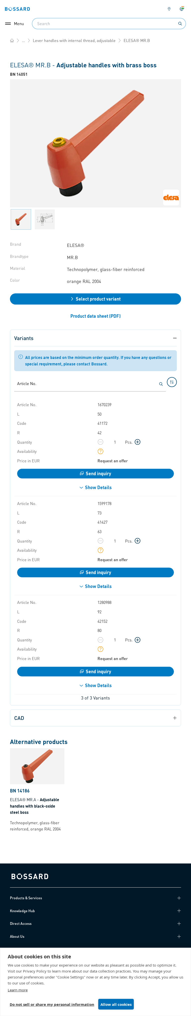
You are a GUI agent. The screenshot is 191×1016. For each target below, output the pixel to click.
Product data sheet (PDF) (95, 316)
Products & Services (26, 898)
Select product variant (98, 299)
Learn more (18, 989)
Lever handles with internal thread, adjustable (74, 40)
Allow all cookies (116, 1004)
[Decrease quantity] (100, 442)
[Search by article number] (161, 384)
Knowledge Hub (22, 910)
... (23, 40)
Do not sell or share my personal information (52, 1004)
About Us (17, 936)
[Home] (12, 40)
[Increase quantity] (138, 442)
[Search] (180, 24)
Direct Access (21, 923)
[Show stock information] (100, 451)
